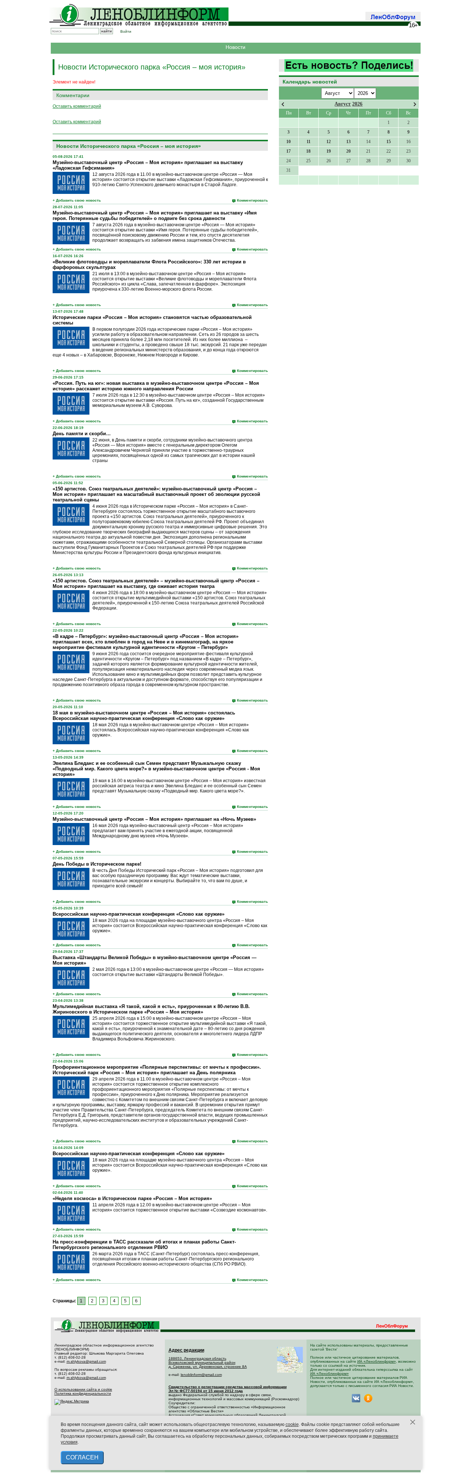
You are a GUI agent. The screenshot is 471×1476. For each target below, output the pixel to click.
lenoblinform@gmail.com (201, 1375)
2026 (357, 104)
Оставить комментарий (77, 106)
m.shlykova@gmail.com (86, 1361)
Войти (125, 31)
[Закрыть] (413, 1422)
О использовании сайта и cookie (83, 1389)
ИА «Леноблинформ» (376, 1361)
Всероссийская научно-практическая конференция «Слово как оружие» (138, 914)
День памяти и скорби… (82, 433)
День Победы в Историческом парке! (97, 864)
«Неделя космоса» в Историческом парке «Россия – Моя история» (132, 1198)
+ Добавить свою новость (77, 200)
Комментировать (252, 200)
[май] (415, 104)
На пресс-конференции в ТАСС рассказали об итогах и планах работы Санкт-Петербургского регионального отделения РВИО (144, 1244)
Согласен (82, 1457)
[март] (282, 104)
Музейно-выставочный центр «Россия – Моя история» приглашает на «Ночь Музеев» (154, 819)
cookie (292, 1424)
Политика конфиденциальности (82, 1393)
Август (342, 104)
